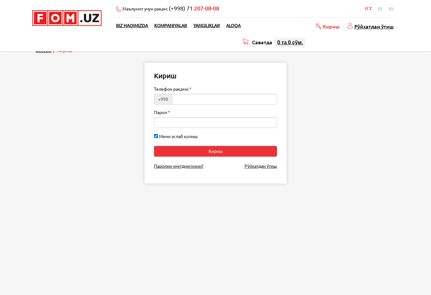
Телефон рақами (171, 89)
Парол (160, 112)
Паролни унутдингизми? (179, 166)
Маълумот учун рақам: (170, 8)
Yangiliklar (206, 25)
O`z (368, 8)
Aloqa (233, 25)
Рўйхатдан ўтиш (374, 26)
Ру (380, 8)
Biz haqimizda (132, 25)
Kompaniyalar (170, 25)
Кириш (331, 26)
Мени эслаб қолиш (178, 136)
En (391, 8)
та (290, 42)
